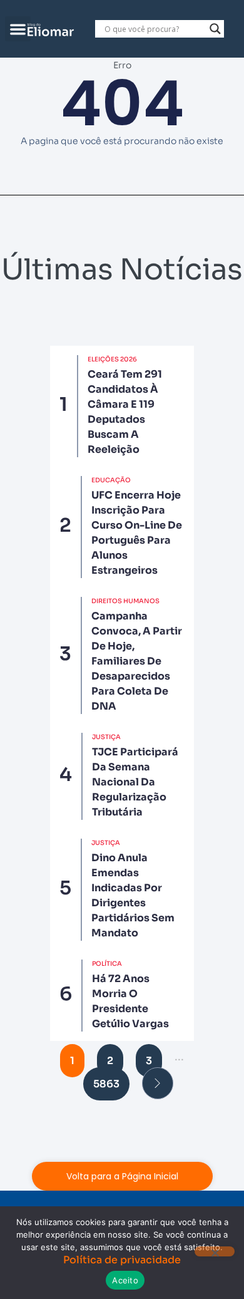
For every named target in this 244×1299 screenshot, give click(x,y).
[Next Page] (157, 1083)
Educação (111, 480)
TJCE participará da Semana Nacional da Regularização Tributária (135, 782)
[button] (18, 29)
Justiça (106, 737)
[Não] (215, 1251)
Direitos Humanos (125, 601)
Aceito (125, 1280)
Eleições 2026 (112, 359)
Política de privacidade (122, 1259)
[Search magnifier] (215, 29)
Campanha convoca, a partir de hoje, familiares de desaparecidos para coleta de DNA (136, 661)
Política (107, 964)
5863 (106, 1083)
